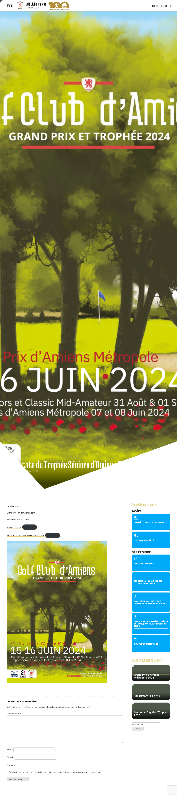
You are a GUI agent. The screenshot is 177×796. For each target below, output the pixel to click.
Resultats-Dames (14, 527)
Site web (11, 765)
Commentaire (14, 713)
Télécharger (29, 527)
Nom (10, 749)
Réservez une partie (161, 5)
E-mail (10, 757)
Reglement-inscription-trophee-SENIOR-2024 (25, 535)
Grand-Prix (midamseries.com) (21, 512)
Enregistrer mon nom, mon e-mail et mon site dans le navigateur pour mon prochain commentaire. (55, 772)
